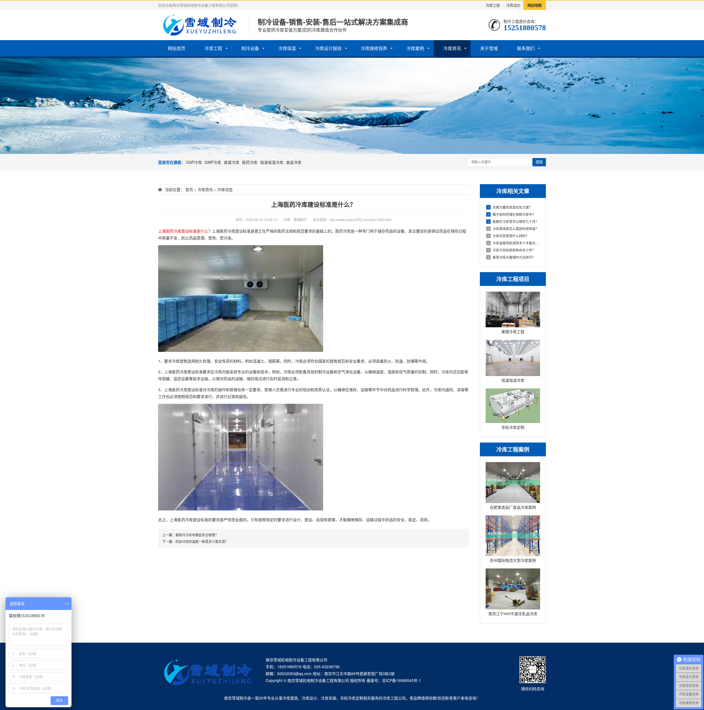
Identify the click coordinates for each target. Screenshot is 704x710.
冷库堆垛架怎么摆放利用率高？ (513, 228)
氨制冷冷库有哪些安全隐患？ (196, 534)
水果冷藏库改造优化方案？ (510, 207)
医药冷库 (249, 162)
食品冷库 (293, 162)
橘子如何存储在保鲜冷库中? (511, 214)
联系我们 (526, 48)
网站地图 (534, 5)
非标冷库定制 (351, 698)
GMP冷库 (213, 162)
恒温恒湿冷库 (271, 162)
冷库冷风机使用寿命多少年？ (511, 250)
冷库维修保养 (374, 48)
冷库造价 (513, 5)
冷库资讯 (452, 48)
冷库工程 (493, 5)
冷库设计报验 (328, 48)
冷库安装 (328, 698)
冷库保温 (287, 48)
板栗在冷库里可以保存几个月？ (513, 221)
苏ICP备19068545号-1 (401, 680)
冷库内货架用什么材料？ (508, 235)
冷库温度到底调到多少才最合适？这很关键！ (514, 243)
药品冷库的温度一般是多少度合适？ (201, 541)
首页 (189, 189)
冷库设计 (309, 698)
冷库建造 (290, 698)
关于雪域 (489, 48)
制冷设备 (250, 48)
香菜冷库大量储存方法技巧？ (511, 257)
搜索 (539, 162)
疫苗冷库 (231, 162)
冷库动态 (225, 189)
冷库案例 (415, 48)
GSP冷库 (194, 162)
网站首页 (176, 48)
